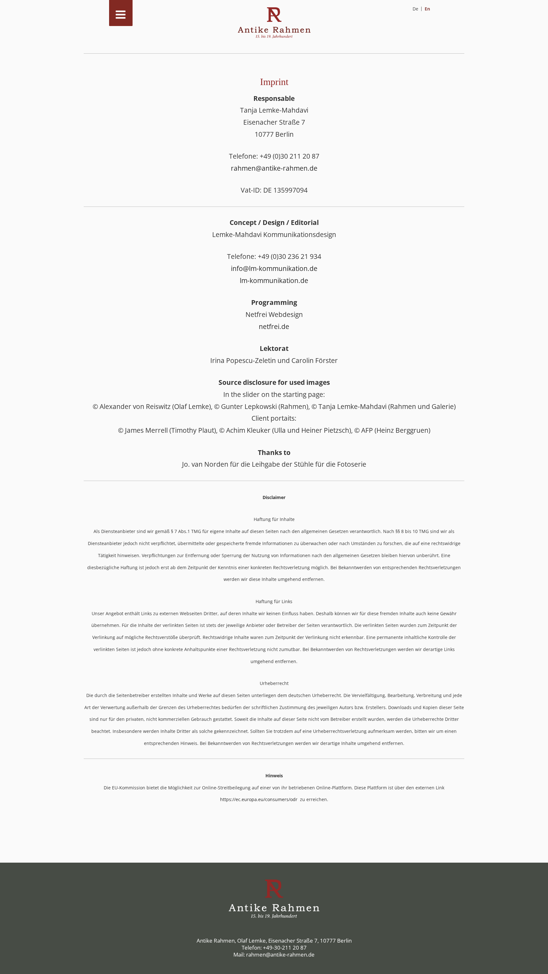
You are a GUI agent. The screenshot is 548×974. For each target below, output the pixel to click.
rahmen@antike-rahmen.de (274, 168)
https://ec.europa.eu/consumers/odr (259, 799)
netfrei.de (274, 326)
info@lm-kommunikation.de (274, 268)
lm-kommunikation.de (274, 280)
